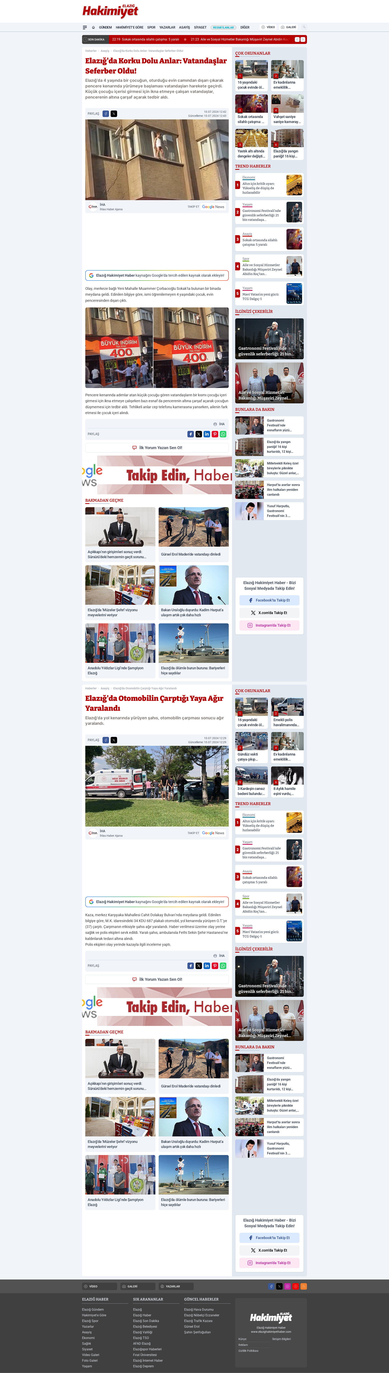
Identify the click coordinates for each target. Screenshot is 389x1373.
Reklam (243, 1344)
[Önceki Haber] (297, 39)
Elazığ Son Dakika (146, 1321)
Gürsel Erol (192, 1326)
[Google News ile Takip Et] (213, 207)
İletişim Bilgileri (281, 1339)
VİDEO (271, 27)
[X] (279, 1286)
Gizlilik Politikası (248, 1350)
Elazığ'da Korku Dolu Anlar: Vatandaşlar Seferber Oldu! (148, 50)
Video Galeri (90, 1355)
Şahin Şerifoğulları (197, 1332)
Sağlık (86, 1343)
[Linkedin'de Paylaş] (207, 434)
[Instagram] (287, 1286)
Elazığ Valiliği (142, 1332)
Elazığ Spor (90, 1321)
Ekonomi (88, 1338)
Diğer (244, 27)
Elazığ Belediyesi (145, 1326)
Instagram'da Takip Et (273, 625)
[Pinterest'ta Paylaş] (215, 434)
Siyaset (200, 27)
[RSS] (303, 1286)
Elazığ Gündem (93, 1309)
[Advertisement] (157, 241)
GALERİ (291, 27)
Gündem (105, 27)
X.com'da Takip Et (273, 613)
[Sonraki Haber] (302, 39)
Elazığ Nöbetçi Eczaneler (201, 1315)
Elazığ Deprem (143, 1366)
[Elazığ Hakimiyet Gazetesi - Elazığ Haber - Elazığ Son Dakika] (271, 1318)
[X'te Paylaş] (114, 114)
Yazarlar (167, 27)
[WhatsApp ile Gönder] (223, 434)
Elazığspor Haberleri (147, 1349)
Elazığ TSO (141, 1338)
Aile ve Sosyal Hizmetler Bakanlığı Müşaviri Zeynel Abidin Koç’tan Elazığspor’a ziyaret (257, 39)
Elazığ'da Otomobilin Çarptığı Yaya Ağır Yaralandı (145, 688)
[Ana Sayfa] (93, 27)
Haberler (91, 50)
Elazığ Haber (142, 1315)
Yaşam (87, 1366)
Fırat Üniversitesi (145, 1355)
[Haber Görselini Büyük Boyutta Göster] (157, 159)
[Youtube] (295, 1286)
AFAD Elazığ (142, 1343)
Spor (151, 27)
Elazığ (137, 1309)
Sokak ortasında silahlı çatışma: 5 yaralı (145, 39)
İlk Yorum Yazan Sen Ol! (160, 447)
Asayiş (184, 27)
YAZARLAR (173, 1286)
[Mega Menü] (85, 27)
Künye (242, 1339)
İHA (111, 207)
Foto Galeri (90, 1360)
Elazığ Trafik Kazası (198, 1321)
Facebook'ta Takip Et (273, 600)
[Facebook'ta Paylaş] (106, 114)
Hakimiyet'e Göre (129, 27)
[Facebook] (271, 1286)
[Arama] (304, 27)
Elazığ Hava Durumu (199, 1309)
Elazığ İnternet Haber (148, 1360)
